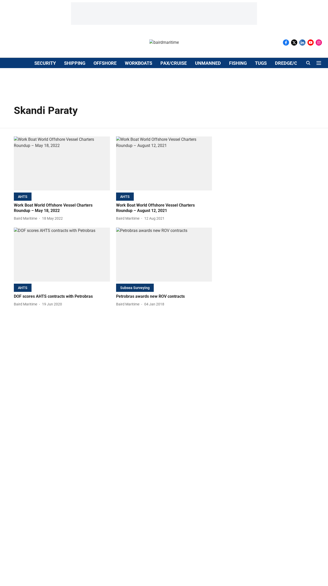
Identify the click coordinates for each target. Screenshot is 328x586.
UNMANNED (208, 63)
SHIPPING (74, 63)
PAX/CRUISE (173, 63)
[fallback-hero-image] (62, 163)
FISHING (238, 63)
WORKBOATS (138, 63)
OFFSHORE (105, 63)
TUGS (261, 63)
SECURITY (45, 63)
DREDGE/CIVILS (291, 63)
